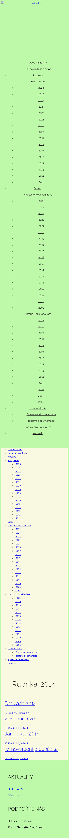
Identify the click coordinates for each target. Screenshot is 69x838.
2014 (41, 163)
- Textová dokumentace (26, 655)
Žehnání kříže (20, 719)
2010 (41, 295)
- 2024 (18, 471)
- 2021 (18, 482)
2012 (41, 175)
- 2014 (18, 507)
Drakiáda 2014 (20, 703)
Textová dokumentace (41, 420)
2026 (41, 87)
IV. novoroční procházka (31, 749)
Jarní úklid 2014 (22, 734)
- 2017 (18, 496)
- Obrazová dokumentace (27, 652)
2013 (41, 169)
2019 (41, 131)
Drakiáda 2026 (16, 789)
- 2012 (18, 514)
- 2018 (18, 493)
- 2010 (18, 583)
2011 (41, 182)
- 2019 (18, 489)
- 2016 (18, 500)
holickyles (19, 713)
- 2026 (18, 464)
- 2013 (18, 511)
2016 (41, 150)
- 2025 (18, 467)
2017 (41, 144)
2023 (41, 106)
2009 (41, 301)
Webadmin (13, 795)
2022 (41, 112)
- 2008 (18, 590)
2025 (41, 94)
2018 (41, 138)
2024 (41, 100)
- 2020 (18, 485)
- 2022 (18, 478)
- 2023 (18, 474)
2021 (41, 119)
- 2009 (18, 587)
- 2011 (18, 518)
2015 (41, 156)
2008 (41, 307)
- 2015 (18, 503)
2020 (41, 125)
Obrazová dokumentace (41, 414)
